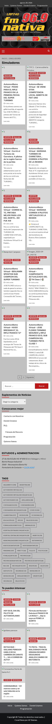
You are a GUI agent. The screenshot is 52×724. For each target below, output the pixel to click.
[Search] (48, 51)
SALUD (44, 566)
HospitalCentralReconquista (16, 530)
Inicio (6, 5)
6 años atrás (9, 103)
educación (8, 520)
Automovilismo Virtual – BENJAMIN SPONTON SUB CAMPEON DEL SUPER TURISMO (13, 274)
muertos (37, 535)
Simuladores (23, 576)
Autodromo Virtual (12, 490)
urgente (37, 576)
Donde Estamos (30, 5)
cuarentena (9, 515)
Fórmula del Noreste (14, 432)
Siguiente (30, 377)
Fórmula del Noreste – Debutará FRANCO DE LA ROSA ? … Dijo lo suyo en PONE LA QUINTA (38, 616)
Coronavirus (27, 505)
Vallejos (19, 581)
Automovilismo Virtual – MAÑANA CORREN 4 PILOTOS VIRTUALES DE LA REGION (38, 212)
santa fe (7, 571)
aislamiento (9, 485)
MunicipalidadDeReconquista (15, 540)
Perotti (21, 550)
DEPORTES (33, 73)
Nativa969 (37, 540)
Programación (42, 5)
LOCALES (42, 73)
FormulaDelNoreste (12, 525)
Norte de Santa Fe (11, 545)
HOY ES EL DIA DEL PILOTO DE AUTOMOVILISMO (12, 613)
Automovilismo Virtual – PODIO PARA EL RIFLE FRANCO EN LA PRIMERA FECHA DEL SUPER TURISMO (12, 92)
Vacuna (7, 581)
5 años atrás (9, 619)
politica (42, 550)
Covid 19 (34, 510)
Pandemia (8, 550)
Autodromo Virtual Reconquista (17, 495)
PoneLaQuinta (10, 555)
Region (33, 566)
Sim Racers (35, 571)
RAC (6, 566)
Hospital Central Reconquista (16, 535)
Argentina (24, 485)
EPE (20, 520)
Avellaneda (27, 500)
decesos (23, 515)
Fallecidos (32, 520)
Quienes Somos (16, 5)
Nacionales (7, 75)
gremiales (30, 525)
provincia (25, 555)
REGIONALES (34, 78)
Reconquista (19, 566)
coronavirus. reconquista (14, 510)
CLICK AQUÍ (29, 467)
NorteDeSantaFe (30, 545)
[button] (4, 51)
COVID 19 (7, 680)
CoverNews (20, 720)
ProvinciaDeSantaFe (12, 560)
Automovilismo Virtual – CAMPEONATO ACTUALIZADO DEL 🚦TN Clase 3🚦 (38, 274)
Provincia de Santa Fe (34, 560)
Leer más (7, 121)
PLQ (5, 425)
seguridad (21, 571)
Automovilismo (10, 500)
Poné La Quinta (9, 78)
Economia (37, 515)
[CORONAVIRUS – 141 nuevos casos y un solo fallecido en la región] (13, 675)
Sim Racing (8, 576)
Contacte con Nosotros (13, 416)
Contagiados (10, 505)
